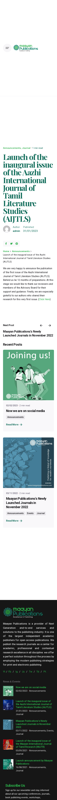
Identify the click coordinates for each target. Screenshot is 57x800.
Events (30, 513)
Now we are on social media (25, 411)
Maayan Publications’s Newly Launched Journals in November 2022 (33, 724)
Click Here (44, 299)
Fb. (10, 671)
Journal (26, 148)
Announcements (12, 148)
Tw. (31, 671)
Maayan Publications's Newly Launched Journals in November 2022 (26, 503)
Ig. (17, 671)
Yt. (4, 671)
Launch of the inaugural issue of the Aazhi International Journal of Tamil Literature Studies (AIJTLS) (34, 704)
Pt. (44, 671)
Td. (38, 671)
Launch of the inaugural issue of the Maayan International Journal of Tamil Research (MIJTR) (33, 743)
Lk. (23, 671)
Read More (12, 424)
